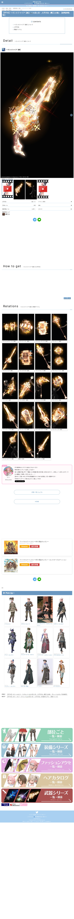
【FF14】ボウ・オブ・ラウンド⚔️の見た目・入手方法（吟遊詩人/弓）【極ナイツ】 (32, 696)
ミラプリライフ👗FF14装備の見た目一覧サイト (37, 816)
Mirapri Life (37, 2)
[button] (71, 115)
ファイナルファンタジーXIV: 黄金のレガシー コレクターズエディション (43, 560)
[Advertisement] (37, 244)
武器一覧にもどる (37, 492)
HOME (37, 501)
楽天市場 (34, 546)
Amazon (24, 546)
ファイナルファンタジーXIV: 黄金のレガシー (34, 541)
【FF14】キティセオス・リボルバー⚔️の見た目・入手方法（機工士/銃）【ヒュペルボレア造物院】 (37, 694)
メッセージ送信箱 (32, 814)
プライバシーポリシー (41, 814)
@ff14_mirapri (8, 479)
